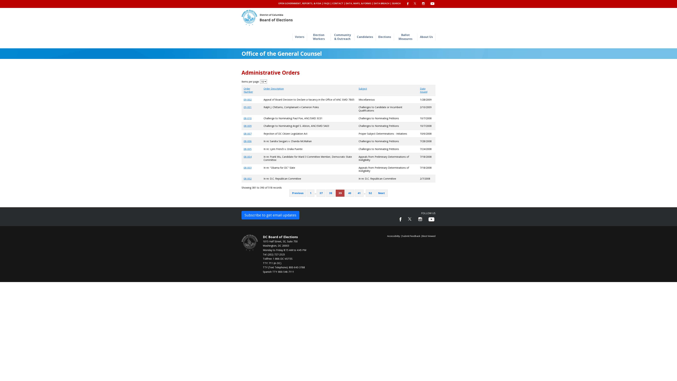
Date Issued (423, 90)
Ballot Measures (405, 37)
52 (370, 193)
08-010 (248, 118)
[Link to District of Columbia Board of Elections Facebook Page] (400, 219)
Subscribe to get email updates (270, 215)
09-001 (248, 107)
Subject (363, 88)
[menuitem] (299, 37)
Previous (298, 193)
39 (340, 193)
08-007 (248, 133)
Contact (337, 3)
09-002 (248, 99)
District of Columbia (267, 18)
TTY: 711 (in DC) (272, 263)
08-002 (248, 178)
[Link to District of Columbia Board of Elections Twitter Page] (410, 219)
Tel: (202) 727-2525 (274, 254)
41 (359, 193)
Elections (384, 37)
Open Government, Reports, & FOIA (299, 3)
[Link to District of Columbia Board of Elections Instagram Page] (420, 219)
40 (349, 193)
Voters (299, 37)
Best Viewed (428, 236)
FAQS (327, 3)
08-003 (248, 167)
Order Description (274, 88)
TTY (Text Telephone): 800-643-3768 (284, 267)
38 (330, 193)
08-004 (248, 156)
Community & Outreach (342, 37)
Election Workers (319, 37)
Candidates (365, 37)
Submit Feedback (411, 236)
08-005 (248, 149)
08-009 (248, 126)
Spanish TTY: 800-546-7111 (278, 271)
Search (396, 3)
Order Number (248, 90)
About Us (426, 37)
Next (381, 193)
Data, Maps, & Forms (358, 3)
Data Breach (381, 3)
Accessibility (393, 236)
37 (321, 193)
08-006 (248, 141)
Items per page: (250, 81)
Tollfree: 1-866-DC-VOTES (277, 258)
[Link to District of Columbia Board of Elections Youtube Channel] (431, 219)
